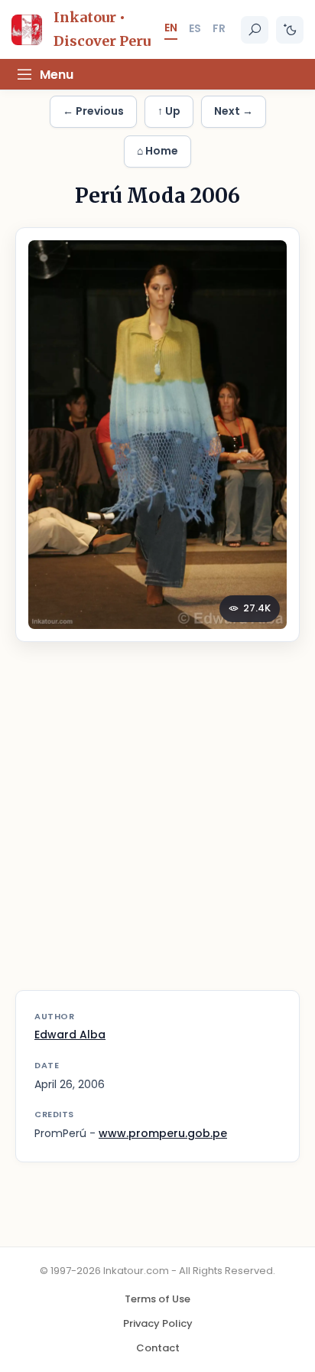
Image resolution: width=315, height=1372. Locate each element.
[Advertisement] (157, 825)
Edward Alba (70, 1034)
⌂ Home (157, 150)
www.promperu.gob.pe (163, 1133)
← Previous (93, 111)
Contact (158, 1348)
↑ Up (169, 111)
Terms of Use (157, 1299)
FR (219, 28)
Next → (233, 111)
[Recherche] (254, 30)
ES (195, 28)
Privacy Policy (158, 1323)
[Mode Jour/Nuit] (290, 30)
